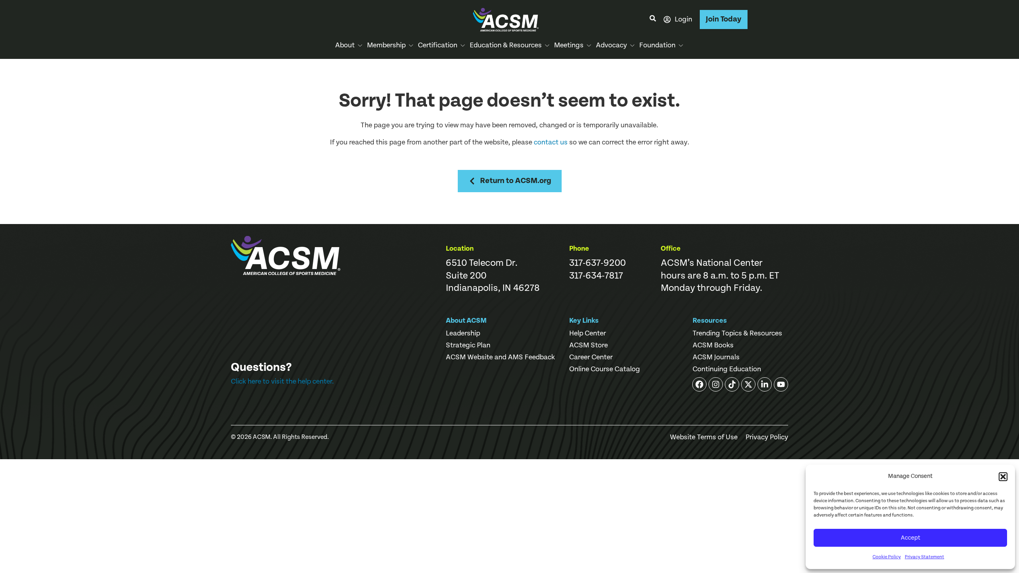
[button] (1003, 477)
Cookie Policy (887, 556)
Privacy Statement (924, 556)
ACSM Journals (716, 357)
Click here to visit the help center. (282, 381)
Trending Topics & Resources (737, 333)
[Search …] (653, 19)
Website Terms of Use (704, 437)
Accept (910, 537)
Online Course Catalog (604, 369)
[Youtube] (781, 384)
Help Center (587, 333)
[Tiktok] (732, 384)
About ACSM (466, 320)
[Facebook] (699, 384)
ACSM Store (588, 345)
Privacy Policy (767, 437)
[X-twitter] (748, 384)
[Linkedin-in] (764, 384)
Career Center (591, 357)
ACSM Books (713, 345)
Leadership (463, 333)
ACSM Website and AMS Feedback (500, 357)
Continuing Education (727, 369)
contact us (551, 142)
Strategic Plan (468, 345)
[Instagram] (716, 384)
